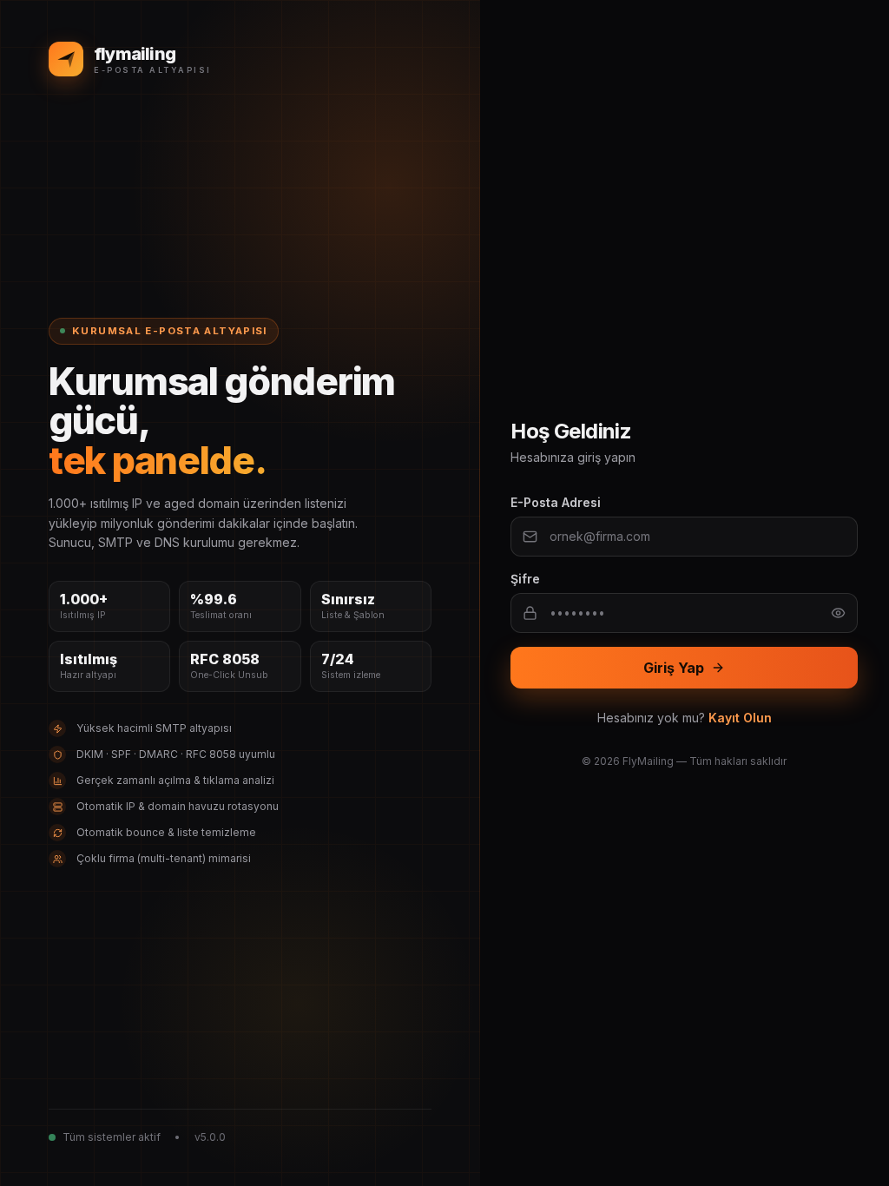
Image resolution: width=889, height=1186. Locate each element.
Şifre (525, 578)
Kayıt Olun (740, 717)
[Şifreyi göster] (838, 613)
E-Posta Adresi (555, 502)
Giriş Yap (673, 667)
